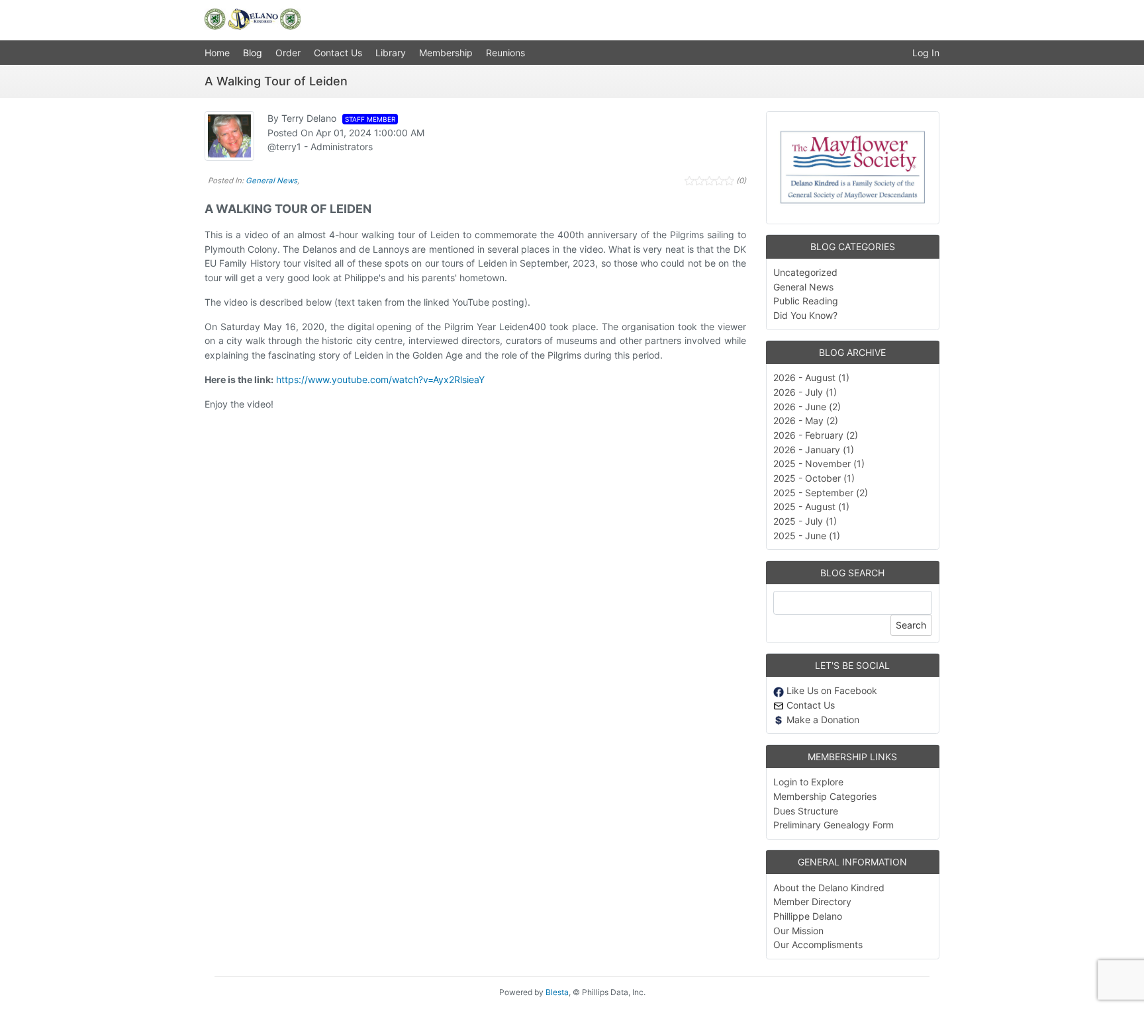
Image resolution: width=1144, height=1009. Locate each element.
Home (217, 52)
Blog (252, 52)
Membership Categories (825, 796)
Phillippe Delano (807, 916)
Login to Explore (808, 781)
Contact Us (338, 52)
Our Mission (798, 930)
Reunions (505, 52)
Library (390, 52)
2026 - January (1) (813, 449)
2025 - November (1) (819, 463)
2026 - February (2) (815, 435)
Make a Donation (821, 719)
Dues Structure (805, 810)
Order (288, 52)
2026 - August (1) (811, 377)
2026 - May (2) (805, 420)
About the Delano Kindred (828, 887)
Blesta (557, 992)
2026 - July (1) (805, 392)
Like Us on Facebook (830, 690)
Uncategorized (805, 272)
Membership (446, 52)
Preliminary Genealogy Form (833, 824)
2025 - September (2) (820, 492)
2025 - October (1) (814, 478)
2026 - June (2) (807, 406)
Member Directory (812, 901)
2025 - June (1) (806, 535)
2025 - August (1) (811, 506)
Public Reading (805, 300)
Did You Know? (805, 315)
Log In (925, 52)
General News (271, 180)
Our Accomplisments (818, 944)
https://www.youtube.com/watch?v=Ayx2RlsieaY (380, 379)
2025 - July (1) (805, 521)
